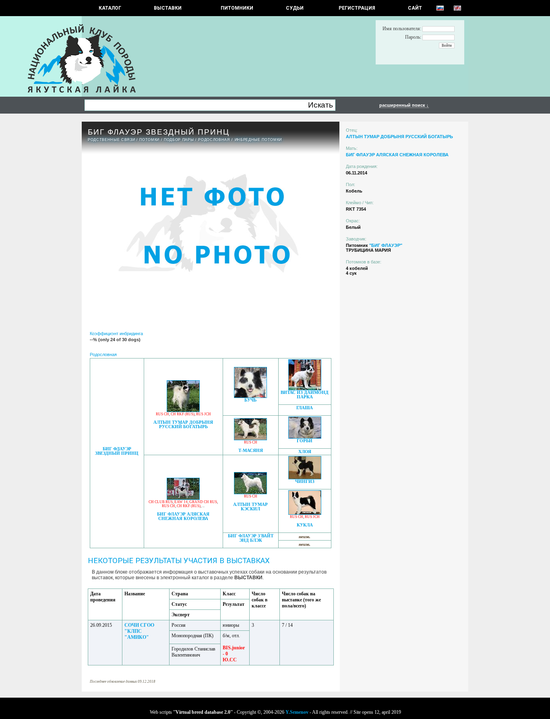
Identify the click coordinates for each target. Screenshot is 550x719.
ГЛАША (304, 408)
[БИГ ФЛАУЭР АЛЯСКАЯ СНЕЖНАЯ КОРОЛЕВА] (183, 497)
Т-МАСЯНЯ (250, 450)
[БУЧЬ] (250, 395)
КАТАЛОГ (110, 8)
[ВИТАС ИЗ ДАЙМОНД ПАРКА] (304, 388)
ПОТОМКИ (149, 140)
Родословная (214, 140)
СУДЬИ (295, 8)
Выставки (168, 8)
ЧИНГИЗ (304, 481)
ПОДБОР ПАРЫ (179, 140)
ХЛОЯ (304, 452)
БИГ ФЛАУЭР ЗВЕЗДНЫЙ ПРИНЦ (117, 451)
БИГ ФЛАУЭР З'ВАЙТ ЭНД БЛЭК (250, 538)
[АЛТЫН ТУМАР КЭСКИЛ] (250, 492)
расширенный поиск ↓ (404, 105)
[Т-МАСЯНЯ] (250, 438)
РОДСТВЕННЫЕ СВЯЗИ (111, 140)
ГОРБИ (304, 441)
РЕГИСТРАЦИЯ (357, 8)
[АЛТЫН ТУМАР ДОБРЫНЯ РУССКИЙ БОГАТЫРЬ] (183, 409)
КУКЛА (305, 525)
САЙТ (415, 8)
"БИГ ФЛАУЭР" (385, 245)
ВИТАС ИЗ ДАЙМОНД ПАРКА (305, 394)
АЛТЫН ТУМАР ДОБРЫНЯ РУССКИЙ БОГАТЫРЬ (183, 424)
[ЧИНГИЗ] (304, 477)
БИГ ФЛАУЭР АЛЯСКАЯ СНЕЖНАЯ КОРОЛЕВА (183, 516)
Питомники (237, 8)
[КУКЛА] (304, 512)
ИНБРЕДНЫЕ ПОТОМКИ (258, 140)
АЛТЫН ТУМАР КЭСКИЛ (250, 506)
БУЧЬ (250, 400)
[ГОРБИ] (304, 436)
